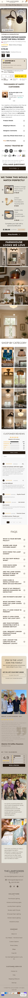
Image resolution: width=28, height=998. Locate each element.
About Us (14, 934)
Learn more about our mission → (11, 858)
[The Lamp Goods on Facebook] (14, 886)
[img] (9, 464)
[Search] (22, 1)
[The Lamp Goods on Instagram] (10, 886)
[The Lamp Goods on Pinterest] (17, 886)
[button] (5, 45)
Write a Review (14, 765)
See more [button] (17, 95)
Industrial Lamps (14, 921)
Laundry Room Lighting (14, 906)
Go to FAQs (13, 168)
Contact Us (14, 971)
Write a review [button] (14, 452)
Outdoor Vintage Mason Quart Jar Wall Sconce (20, 189)
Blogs (14, 949)
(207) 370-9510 (15, 882)
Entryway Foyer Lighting (14, 914)
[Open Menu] (2, 1)
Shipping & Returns (14, 979)
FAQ (14, 975)
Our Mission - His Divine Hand (14, 937)
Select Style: (11, 52)
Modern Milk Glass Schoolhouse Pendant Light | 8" (19, 214)
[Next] (25, 20)
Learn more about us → (9, 815)
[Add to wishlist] (12, 76)
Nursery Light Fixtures (14, 910)
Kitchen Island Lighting (14, 918)
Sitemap (14, 982)
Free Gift (14, 953)
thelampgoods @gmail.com (15, 880)
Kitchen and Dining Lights (14, 902)
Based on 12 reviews (14, 439)
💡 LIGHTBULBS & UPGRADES (12, 64)
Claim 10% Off (14, 675)
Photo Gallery (14, 945)
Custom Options (14, 941)
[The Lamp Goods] (12, 2)
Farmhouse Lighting (14, 898)
